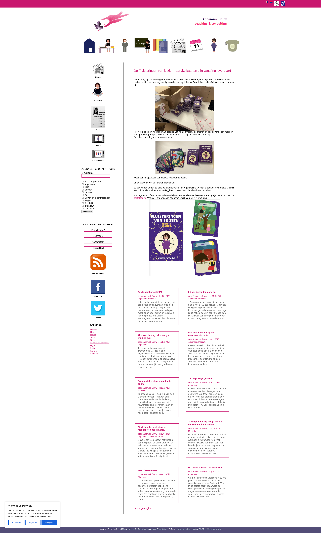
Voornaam (98, 236)
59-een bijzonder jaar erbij (202, 292)
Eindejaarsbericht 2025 (150, 292)
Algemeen (89, 184)
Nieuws (98, 77)
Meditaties (98, 101)
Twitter (98, 318)
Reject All (33, 523)
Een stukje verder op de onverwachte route (201, 334)
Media (98, 145)
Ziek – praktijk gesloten (200, 378)
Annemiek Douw (149, 296)
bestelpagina (140, 198)
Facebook (98, 296)
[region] (32, 515)
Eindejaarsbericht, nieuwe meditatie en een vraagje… (152, 428)
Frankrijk (88, 203)
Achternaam (98, 242)
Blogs (98, 130)
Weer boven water (147, 470)
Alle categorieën (92, 181)
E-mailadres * (98, 230)
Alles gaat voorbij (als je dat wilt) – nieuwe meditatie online (206, 423)
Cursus (88, 192)
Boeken (88, 189)
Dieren (87, 195)
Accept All (49, 523)
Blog (86, 187)
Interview (89, 206)
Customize (16, 523)
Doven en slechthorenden (97, 198)
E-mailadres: (88, 173)
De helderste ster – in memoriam (205, 467)
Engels (88, 200)
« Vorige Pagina (143, 508)
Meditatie (89, 208)
